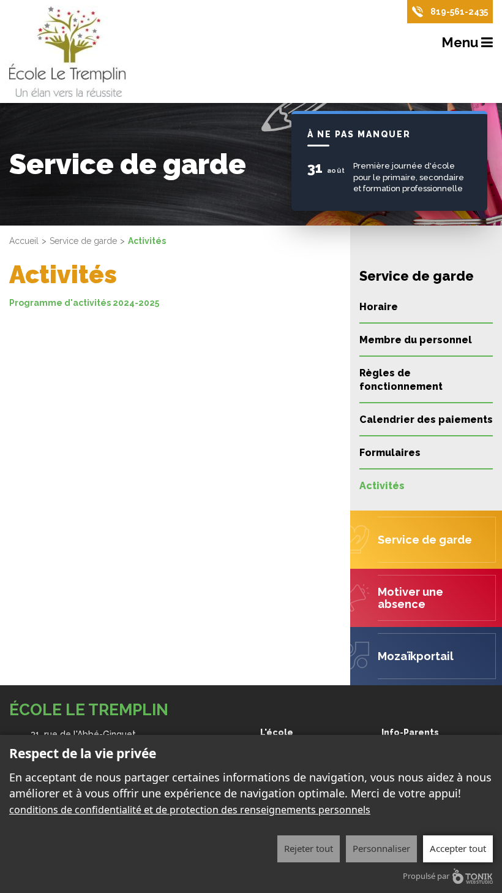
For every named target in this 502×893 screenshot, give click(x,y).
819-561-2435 (459, 12)
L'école (276, 732)
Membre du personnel (415, 340)
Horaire (378, 307)
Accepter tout (458, 848)
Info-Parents (410, 732)
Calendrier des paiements (426, 419)
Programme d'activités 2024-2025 (84, 303)
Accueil (24, 241)
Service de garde (83, 241)
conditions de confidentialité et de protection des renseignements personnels (189, 809)
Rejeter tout (308, 848)
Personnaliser (381, 848)
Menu (461, 42)
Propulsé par (426, 875)
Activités (382, 486)
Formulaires (390, 452)
